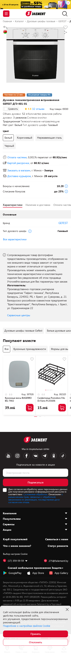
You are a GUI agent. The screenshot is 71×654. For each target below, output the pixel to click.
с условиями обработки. (35, 494)
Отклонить (35, 642)
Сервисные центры (18, 315)
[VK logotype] (36, 456)
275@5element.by (58, 561)
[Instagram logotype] (17, 456)
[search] (64, 13)
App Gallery (61, 573)
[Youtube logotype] (8, 456)
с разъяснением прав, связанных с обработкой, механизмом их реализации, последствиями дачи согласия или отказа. (35, 498)
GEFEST (63, 223)
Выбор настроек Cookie (15, 553)
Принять (35, 634)
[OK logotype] (54, 456)
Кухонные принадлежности (29, 349)
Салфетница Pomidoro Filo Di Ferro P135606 (51, 399)
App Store (38, 573)
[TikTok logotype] (63, 456)
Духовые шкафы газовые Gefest (23, 330)
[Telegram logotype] (45, 456)
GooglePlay (15, 573)
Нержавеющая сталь (49, 137)
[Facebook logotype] (26, 456)
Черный (9, 146)
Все (7, 349)
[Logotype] (35, 13)
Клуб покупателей (15, 539)
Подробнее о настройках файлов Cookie (26, 625)
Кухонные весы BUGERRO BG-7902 (18, 399)
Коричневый (24, 137)
